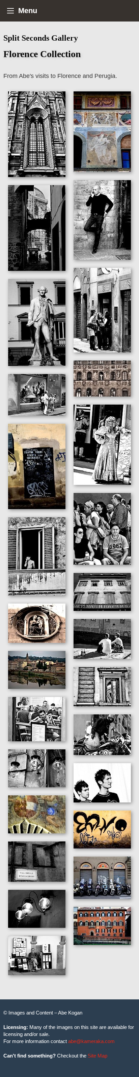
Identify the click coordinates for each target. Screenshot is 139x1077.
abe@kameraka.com (91, 1041)
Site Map (97, 1056)
